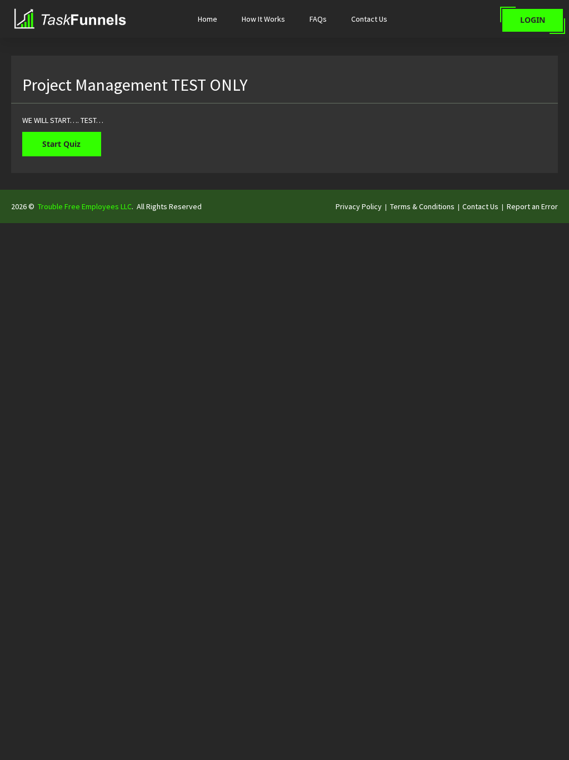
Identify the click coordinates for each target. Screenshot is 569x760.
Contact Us (369, 19)
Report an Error (532, 206)
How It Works (263, 19)
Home (207, 19)
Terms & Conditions (422, 206)
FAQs (318, 19)
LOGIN (532, 19)
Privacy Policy (359, 206)
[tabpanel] (284, 120)
